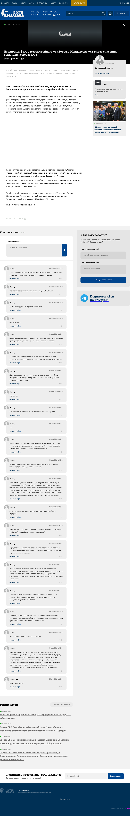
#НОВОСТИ (11, 76)
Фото (31, 3)
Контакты (63, 3)
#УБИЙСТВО (11, 70)
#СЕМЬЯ (22, 70)
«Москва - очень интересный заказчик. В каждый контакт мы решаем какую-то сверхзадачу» (107, 129)
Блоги (23, 3)
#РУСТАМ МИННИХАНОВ (34, 73)
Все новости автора (102, 73)
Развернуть (64, 799)
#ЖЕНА (56, 70)
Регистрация (123, 3)
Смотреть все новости (61, 704)
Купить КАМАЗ (79, 3)
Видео (14, 3)
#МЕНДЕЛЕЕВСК (35, 70)
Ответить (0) (14, 279)
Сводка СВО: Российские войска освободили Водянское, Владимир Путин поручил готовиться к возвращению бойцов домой (34, 741)
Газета (53, 3)
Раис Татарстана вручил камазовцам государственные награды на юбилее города (35, 716)
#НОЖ (47, 70)
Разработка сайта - (120, 809)
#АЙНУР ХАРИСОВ (13, 73)
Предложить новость (104, 280)
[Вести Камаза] (12, 13)
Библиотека (42, 3)
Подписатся (99, 95)
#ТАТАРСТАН (70, 73)
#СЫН (75, 70)
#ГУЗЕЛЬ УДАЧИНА (54, 73)
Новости (5, 3)
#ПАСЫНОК (66, 70)
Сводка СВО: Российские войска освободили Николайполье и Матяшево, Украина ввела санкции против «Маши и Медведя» (33, 729)
